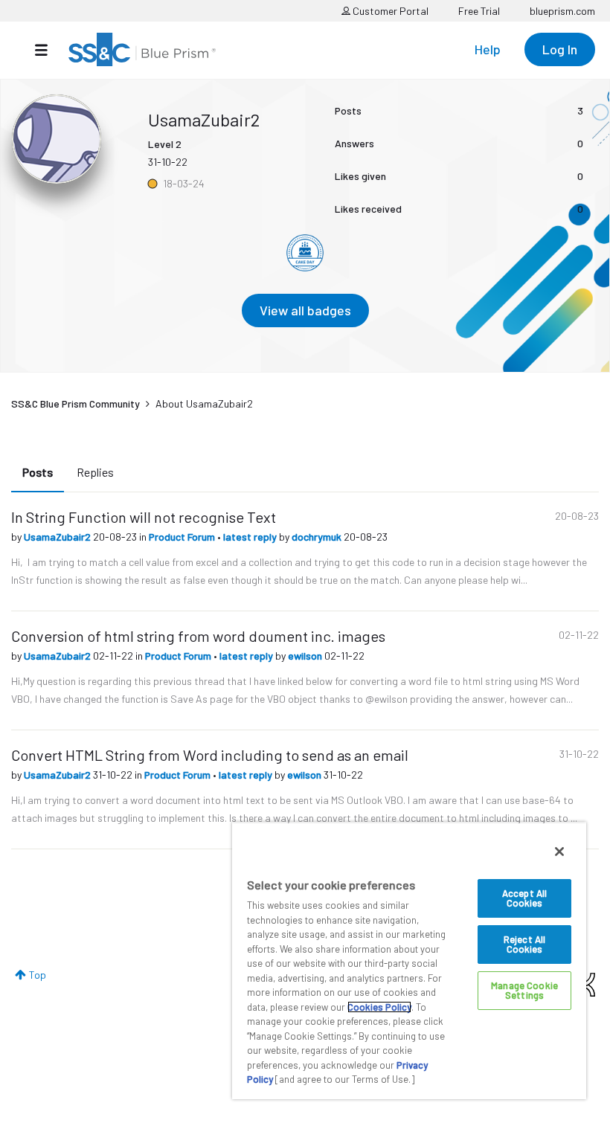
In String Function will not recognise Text (143, 517)
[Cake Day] (305, 252)
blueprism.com (562, 10)
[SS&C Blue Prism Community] (142, 49)
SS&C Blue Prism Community (75, 403)
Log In (559, 49)
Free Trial (479, 10)
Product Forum (183, 536)
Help (488, 49)
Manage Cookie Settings (524, 990)
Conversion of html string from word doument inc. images (198, 636)
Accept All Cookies (524, 898)
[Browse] (49, 50)
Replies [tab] (95, 472)
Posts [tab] (37, 472)
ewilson (306, 655)
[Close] (559, 851)
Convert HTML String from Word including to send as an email (209, 755)
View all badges (305, 310)
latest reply (251, 536)
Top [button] (37, 974)
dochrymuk (318, 536)
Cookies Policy (379, 1007)
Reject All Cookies (524, 944)
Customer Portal (389, 10)
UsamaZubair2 (58, 536)
